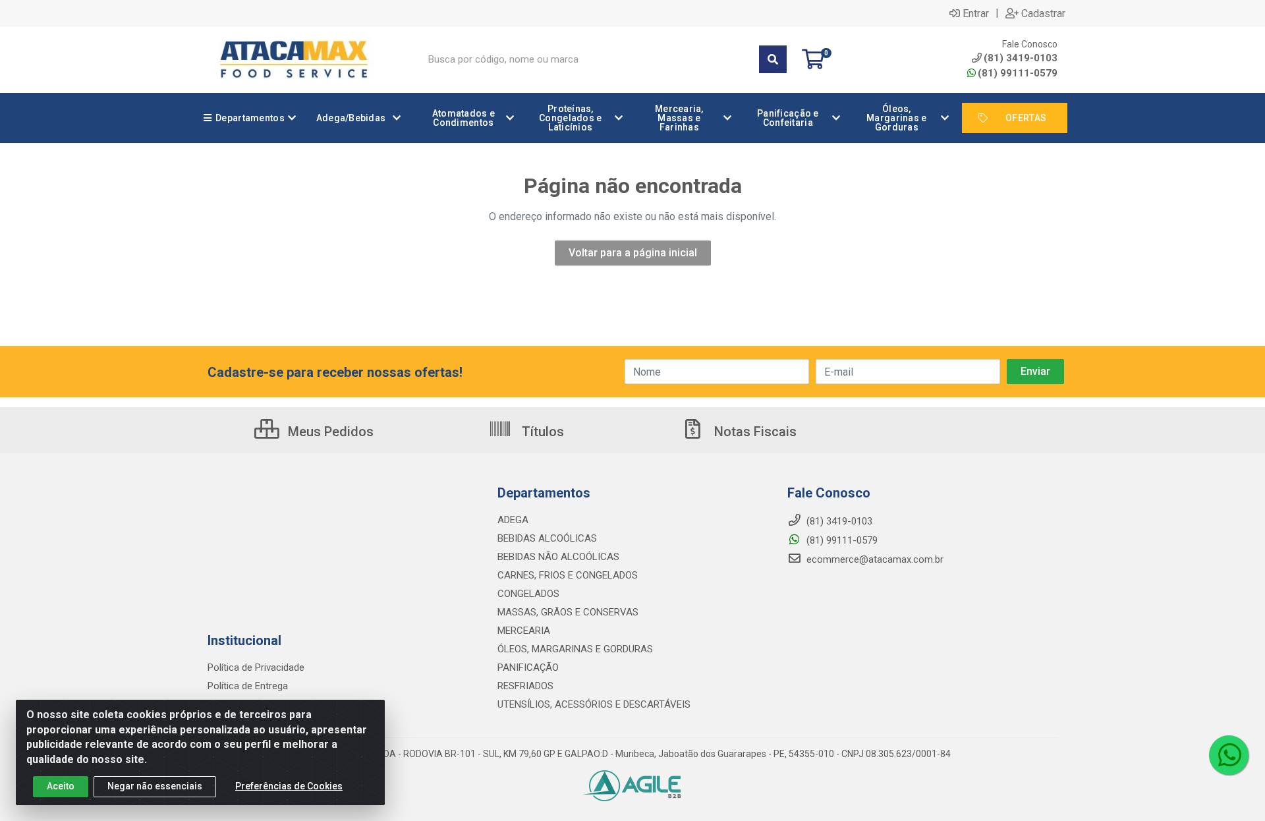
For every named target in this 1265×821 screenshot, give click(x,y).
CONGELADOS (528, 594)
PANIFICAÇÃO (528, 667)
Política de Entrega (248, 686)
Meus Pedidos (329, 431)
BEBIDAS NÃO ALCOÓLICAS (558, 557)
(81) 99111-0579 (1017, 73)
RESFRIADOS (525, 686)
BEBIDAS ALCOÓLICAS (547, 538)
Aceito (60, 786)
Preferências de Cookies (289, 786)
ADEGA (512, 520)
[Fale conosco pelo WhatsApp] (1229, 755)
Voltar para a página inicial (633, 252)
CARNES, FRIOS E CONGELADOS (567, 575)
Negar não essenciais (154, 786)
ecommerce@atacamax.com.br (873, 559)
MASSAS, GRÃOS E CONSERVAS (567, 612)
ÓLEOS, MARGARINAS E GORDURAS (575, 649)
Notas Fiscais (754, 431)
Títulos (541, 431)
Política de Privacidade (256, 667)
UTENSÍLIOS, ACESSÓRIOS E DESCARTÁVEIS (593, 704)
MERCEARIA (523, 631)
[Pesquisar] (773, 59)
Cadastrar (1043, 13)
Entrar (976, 13)
